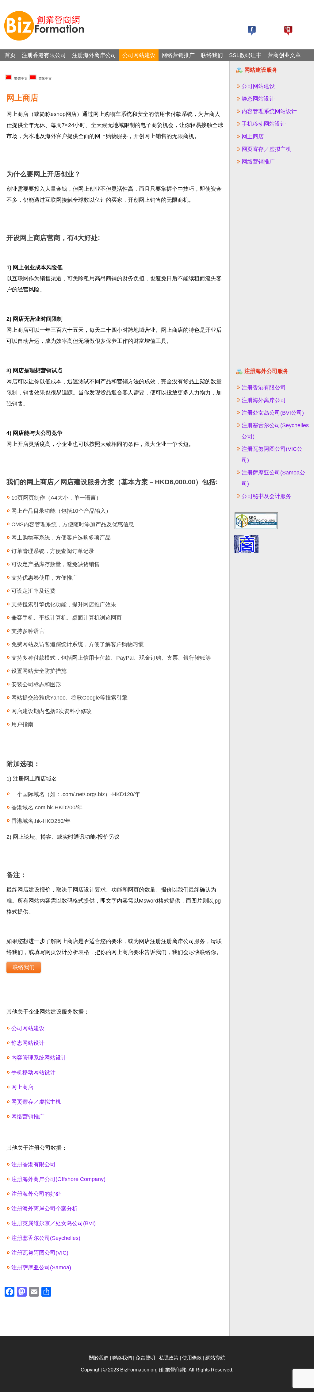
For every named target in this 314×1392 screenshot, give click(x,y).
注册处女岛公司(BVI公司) (273, 413)
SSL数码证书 (245, 55)
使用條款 (192, 1357)
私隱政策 (168, 1357)
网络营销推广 (178, 55)
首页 (10, 55)
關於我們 (99, 1357)
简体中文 (44, 78)
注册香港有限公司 (44, 55)
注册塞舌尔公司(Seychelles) (45, 1238)
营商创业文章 (284, 55)
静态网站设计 (27, 1043)
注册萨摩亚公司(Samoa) (41, 1267)
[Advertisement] (271, 269)
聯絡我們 (122, 1357)
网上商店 (22, 1087)
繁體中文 (20, 78)
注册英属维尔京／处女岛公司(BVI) (53, 1223)
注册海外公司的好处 (36, 1194)
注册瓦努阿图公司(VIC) (39, 1253)
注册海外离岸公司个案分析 (44, 1209)
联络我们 (212, 55)
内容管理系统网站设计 (39, 1058)
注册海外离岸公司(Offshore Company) (58, 1179)
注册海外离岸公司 (94, 55)
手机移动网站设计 (33, 1072)
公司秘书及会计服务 (266, 496)
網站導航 (215, 1357)
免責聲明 (145, 1357)
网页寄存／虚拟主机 (36, 1102)
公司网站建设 (138, 55)
